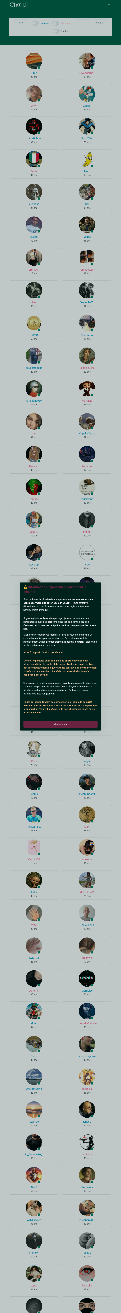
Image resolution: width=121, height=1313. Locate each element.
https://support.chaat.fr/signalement (43, 652)
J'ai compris (60, 724)
